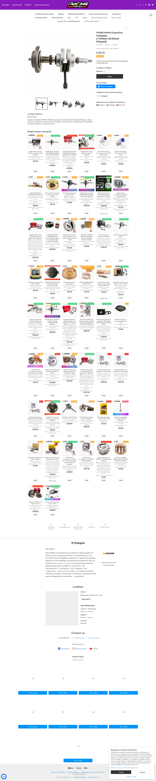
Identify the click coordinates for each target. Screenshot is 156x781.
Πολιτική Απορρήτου (73, 772)
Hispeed (114, 44)
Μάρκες (61, 14)
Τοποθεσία (28, 5)
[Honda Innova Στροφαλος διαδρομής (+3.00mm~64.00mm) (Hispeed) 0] (41, 104)
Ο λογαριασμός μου (64, 527)
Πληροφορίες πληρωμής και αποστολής (93, 772)
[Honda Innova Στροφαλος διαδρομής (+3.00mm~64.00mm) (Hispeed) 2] (66, 104)
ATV (76, 18)
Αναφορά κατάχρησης (79, 777)
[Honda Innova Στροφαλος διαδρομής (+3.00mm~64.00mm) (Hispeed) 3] (79, 104)
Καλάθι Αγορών (105, 527)
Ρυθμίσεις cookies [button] (132, 776)
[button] (105, 86)
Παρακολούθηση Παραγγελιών (78, 528)
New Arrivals (116, 18)
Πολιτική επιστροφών (78, 774)
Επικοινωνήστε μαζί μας (41, 5)
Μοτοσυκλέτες (57, 18)
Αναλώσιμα (116, 14)
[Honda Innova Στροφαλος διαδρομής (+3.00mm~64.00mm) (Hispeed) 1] (54, 104)
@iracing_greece (78, 660)
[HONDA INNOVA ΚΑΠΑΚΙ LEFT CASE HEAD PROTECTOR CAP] (52, 272)
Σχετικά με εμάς (17, 5)
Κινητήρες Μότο (41, 18)
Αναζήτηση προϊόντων (51, 528)
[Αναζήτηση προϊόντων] (150, 15)
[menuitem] (124, 27)
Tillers (85, 18)
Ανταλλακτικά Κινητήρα (44, 14)
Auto (69, 18)
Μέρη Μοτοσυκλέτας (76, 14)
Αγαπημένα (91, 527)
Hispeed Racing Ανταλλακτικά (68, 21)
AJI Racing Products (91, 21)
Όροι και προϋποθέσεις (58, 772)
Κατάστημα (5, 5)
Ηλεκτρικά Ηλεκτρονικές (98, 14)
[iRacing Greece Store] (78, 5)
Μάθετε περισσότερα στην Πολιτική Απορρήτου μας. (124, 767)
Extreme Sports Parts (99, 18)
